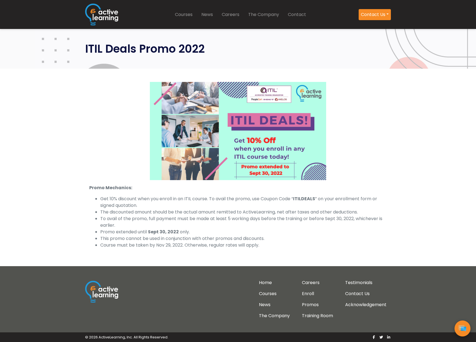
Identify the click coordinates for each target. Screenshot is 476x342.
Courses (184, 14)
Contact (297, 14)
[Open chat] (462, 328)
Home (265, 282)
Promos (310, 304)
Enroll (308, 293)
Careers (230, 14)
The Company (263, 14)
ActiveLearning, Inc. (116, 337)
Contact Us (373, 14)
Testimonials (358, 282)
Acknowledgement (365, 304)
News (207, 14)
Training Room (317, 315)
